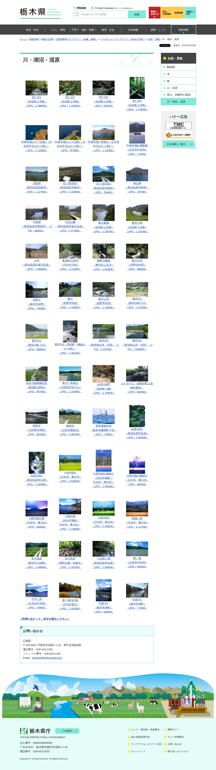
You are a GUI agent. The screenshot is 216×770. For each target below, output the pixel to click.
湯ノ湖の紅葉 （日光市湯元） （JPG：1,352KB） (70, 604)
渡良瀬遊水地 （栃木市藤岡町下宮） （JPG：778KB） (103, 430)
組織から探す (190, 12)
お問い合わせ (175, 744)
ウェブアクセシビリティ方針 (146, 744)
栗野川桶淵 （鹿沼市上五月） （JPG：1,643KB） (103, 265)
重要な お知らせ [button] (155, 12)
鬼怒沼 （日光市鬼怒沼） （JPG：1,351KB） (70, 430)
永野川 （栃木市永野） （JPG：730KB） (36, 304)
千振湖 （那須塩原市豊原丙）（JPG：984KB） (36, 226)
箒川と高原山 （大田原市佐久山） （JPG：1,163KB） (70, 387)
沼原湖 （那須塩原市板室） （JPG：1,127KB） (36, 187)
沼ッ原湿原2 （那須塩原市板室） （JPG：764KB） (103, 188)
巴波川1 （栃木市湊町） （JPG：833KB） (103, 607)
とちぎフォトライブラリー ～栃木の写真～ (123, 39)
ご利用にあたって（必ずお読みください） (45, 618)
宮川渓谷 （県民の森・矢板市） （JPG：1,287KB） (70, 563)
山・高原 (172, 87)
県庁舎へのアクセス (178, 751)
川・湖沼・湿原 (176, 101)
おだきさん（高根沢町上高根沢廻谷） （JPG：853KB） (137, 388)
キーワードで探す (77, 14)
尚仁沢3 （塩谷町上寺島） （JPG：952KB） (103, 101)
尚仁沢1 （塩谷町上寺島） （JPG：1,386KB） (36, 101)
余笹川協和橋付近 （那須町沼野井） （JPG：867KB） (36, 387)
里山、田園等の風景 (179, 94)
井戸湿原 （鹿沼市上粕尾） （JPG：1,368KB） (36, 563)
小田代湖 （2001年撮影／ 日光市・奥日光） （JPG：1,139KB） (70, 522)
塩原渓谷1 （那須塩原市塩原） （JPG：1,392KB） (137, 433)
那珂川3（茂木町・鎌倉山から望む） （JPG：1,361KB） (70, 348)
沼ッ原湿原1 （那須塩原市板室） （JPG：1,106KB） (70, 187)
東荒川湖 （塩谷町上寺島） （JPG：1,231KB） (137, 227)
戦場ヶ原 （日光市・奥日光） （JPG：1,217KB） (137, 522)
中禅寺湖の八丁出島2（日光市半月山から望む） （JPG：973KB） (70, 146)
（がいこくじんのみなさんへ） (114, 8)
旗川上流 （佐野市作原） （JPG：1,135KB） (103, 303)
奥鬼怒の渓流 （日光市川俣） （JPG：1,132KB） (70, 265)
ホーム (23, 39)
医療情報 (179, 13)
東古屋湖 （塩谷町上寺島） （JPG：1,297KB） (103, 227)
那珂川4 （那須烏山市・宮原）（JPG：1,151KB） (103, 345)
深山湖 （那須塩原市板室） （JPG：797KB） (137, 187)
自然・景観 (154, 39)
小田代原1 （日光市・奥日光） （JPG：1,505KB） (70, 477)
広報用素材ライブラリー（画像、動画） (77, 39)
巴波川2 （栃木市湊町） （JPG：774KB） (137, 604)
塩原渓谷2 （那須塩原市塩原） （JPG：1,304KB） (36, 480)
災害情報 (167, 12)
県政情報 (34, 39)
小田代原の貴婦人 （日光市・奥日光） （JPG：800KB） (137, 480)
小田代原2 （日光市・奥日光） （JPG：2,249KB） (103, 522)
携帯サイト (173, 729)
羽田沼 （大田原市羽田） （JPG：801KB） (36, 430)
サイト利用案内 (176, 737)
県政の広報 (47, 39)
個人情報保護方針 (140, 737)
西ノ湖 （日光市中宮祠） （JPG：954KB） (137, 562)
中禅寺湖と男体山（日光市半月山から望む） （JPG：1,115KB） (103, 146)
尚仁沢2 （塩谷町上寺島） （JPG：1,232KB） (70, 101)
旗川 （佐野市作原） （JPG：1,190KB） (70, 303)
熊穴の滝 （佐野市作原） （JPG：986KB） (137, 265)
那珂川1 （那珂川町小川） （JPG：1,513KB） (137, 303)
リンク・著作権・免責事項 (145, 729)
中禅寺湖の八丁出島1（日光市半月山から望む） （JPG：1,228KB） (36, 146)
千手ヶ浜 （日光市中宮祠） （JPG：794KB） (36, 603)
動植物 (171, 67)
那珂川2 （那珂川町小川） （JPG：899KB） (36, 345)
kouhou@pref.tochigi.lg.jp (47, 657)
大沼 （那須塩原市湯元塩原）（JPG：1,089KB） (36, 265)
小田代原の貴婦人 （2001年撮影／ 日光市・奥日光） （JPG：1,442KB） (103, 480)
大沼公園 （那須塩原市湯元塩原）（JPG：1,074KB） (70, 226)
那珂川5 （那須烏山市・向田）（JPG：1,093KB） (137, 345)
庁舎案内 (67, 731)
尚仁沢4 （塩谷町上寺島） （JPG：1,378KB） (137, 105)
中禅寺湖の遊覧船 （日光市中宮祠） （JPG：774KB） (137, 150)
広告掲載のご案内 (176, 144)
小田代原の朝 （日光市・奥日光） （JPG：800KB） (36, 522)
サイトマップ (138, 751)
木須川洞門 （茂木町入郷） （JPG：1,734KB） (103, 389)
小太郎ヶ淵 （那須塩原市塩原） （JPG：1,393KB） (103, 563)
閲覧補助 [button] (81, 8)
